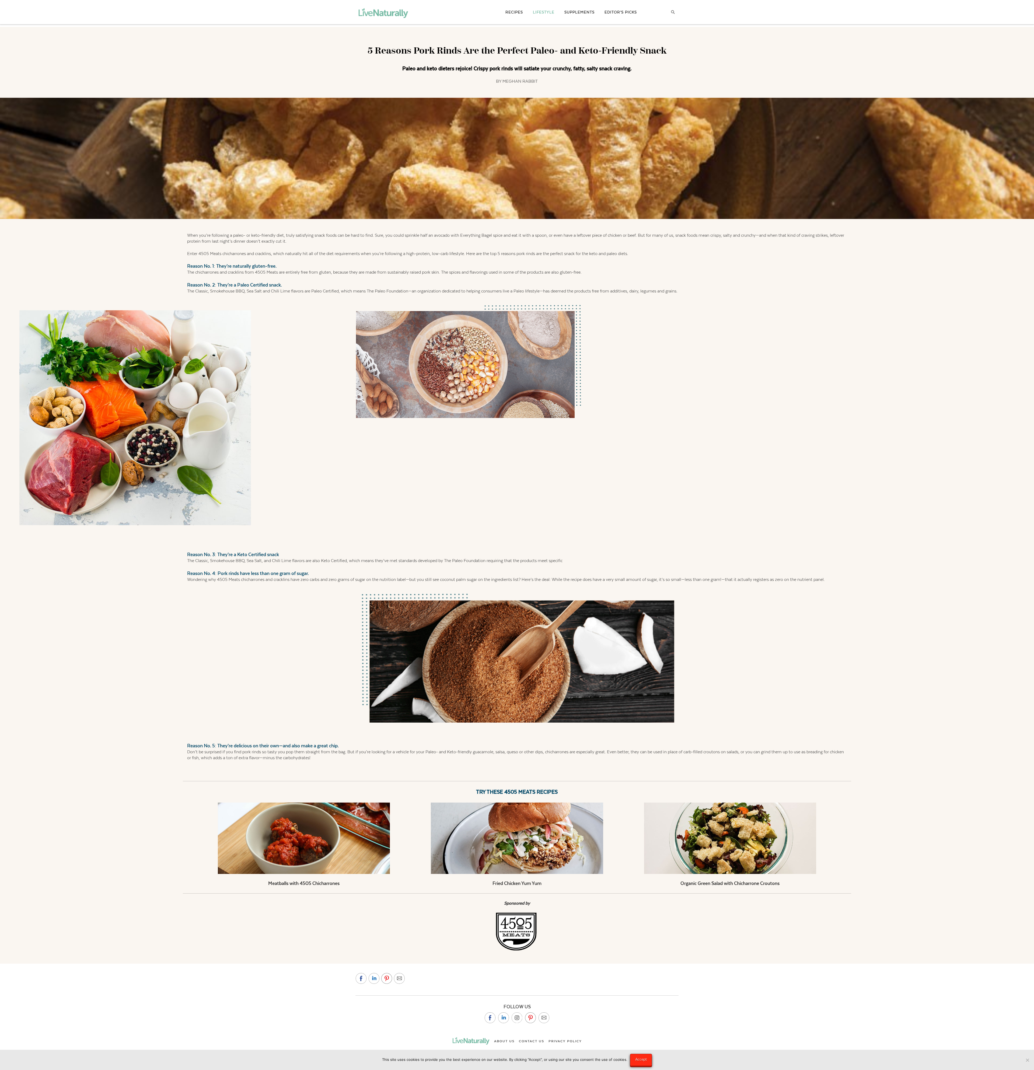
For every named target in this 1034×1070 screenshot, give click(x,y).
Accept (641, 1059)
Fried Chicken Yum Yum (517, 883)
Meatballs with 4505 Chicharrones (304, 883)
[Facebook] (490, 1017)
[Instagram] (517, 1017)
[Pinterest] (530, 1017)
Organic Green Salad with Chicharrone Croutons (730, 883)
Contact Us (531, 1041)
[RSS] (544, 1017)
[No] (1027, 1060)
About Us (504, 1041)
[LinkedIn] (503, 1017)
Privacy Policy (565, 1041)
